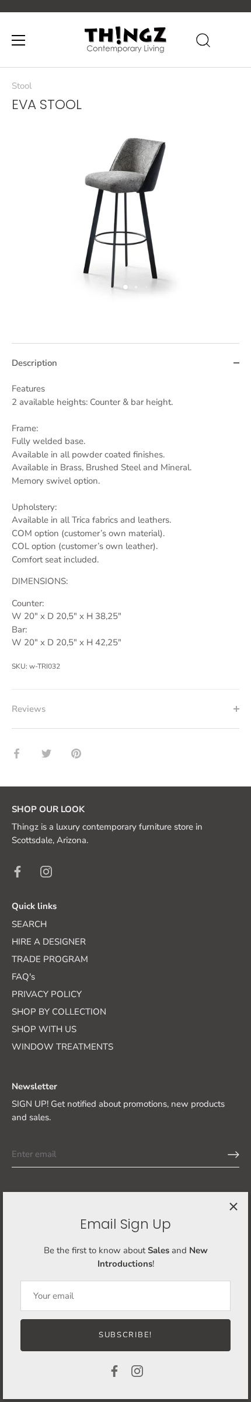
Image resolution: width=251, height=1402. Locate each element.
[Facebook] (114, 1370)
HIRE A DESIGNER (49, 942)
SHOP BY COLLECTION (59, 1012)
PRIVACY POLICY (47, 994)
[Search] (203, 42)
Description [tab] (34, 363)
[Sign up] (233, 1154)
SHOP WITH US (44, 1029)
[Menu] (19, 40)
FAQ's (23, 977)
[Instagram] (137, 1370)
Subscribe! (125, 1335)
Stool (22, 86)
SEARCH (29, 924)
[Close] (233, 1206)
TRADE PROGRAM (50, 959)
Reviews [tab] (29, 709)
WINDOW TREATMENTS (62, 1047)
